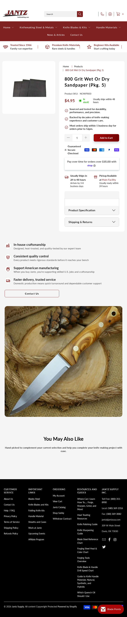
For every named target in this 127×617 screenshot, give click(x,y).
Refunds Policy (11, 533)
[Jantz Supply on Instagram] (115, 540)
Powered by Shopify (67, 606)
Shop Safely (58, 513)
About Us (8, 499)
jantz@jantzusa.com (111, 519)
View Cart (57, 501)
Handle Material (36, 516)
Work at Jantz (35, 528)
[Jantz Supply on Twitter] (104, 547)
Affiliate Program (36, 539)
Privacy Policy (10, 516)
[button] (8, 27)
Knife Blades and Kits (38, 504)
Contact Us (32, 293)
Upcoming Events (36, 533)
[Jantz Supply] (15, 14)
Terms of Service (12, 522)
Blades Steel (34, 499)
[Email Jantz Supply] (104, 540)
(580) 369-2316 (115, 508)
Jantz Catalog (59, 507)
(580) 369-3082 (113, 514)
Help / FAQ (9, 510)
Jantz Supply (18, 606)
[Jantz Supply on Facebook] (109, 540)
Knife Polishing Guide (87, 524)
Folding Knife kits (36, 510)
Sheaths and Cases (37, 522)
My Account (59, 495)
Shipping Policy (11, 528)
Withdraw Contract (62, 518)
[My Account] (109, 14)
